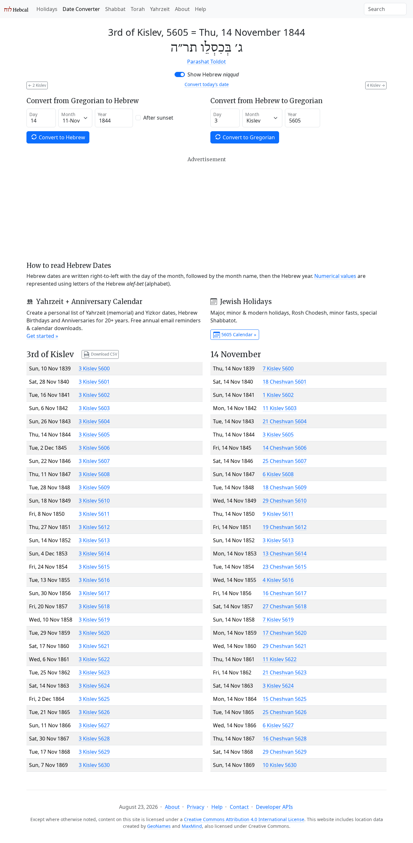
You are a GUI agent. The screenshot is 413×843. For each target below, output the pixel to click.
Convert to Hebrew (61, 137)
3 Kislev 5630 (94, 765)
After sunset (158, 117)
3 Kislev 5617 (94, 593)
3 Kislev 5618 (94, 606)
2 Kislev (37, 85)
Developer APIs (274, 806)
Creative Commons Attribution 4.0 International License (244, 819)
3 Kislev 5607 (94, 461)
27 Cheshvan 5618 (285, 606)
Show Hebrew (213, 74)
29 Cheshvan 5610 (285, 500)
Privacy (195, 806)
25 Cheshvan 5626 (285, 712)
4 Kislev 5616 (278, 579)
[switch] (180, 74)
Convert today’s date (207, 84)
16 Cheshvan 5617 (285, 593)
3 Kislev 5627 (94, 725)
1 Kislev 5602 (278, 394)
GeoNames (159, 826)
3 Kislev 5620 (94, 632)
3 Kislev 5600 (94, 368)
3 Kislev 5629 (94, 751)
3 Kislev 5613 (94, 540)
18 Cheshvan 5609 (285, 487)
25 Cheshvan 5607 (285, 461)
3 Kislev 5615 (94, 566)
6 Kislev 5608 (278, 474)
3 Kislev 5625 (94, 698)
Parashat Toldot (206, 61)
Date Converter (81, 9)
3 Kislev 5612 (94, 527)
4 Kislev (376, 85)
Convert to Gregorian (248, 137)
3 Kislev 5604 (94, 421)
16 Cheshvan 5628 (285, 738)
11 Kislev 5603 (280, 408)
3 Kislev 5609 (94, 487)
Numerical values (335, 275)
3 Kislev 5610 (94, 500)
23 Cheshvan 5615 (285, 566)
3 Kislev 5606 (94, 447)
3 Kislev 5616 (94, 579)
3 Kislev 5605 (94, 434)
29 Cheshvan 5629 (285, 751)
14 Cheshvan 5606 (285, 447)
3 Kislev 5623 (94, 672)
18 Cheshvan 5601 (285, 381)
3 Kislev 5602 (94, 394)
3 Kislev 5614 (94, 553)
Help (200, 9)
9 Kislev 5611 (278, 513)
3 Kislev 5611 (94, 513)
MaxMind (192, 826)
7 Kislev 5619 (278, 619)
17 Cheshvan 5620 (285, 632)
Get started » (42, 335)
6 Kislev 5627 (278, 725)
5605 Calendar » (238, 334)
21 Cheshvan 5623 (285, 672)
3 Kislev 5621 (94, 646)
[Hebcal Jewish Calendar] (16, 9)
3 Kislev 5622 (94, 659)
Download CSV (103, 354)
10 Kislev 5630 (280, 765)
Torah (138, 9)
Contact (239, 806)
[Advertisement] (206, 209)
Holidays (46, 9)
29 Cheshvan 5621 (285, 646)
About (182, 9)
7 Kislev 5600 (278, 368)
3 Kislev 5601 (94, 381)
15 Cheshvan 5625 (285, 698)
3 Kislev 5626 (94, 712)
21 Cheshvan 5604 (285, 421)
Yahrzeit (160, 9)
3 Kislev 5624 (94, 685)
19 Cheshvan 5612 (285, 527)
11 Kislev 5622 (280, 659)
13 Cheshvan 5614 (285, 553)
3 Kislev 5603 (94, 408)
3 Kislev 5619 (94, 619)
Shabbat (115, 9)
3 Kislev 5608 (94, 474)
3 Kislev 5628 (94, 738)
